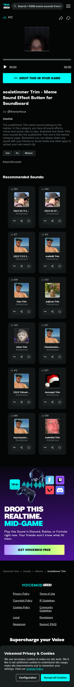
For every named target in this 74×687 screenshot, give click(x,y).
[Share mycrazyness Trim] (21, 447)
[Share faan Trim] (21, 311)
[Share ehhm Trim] (21, 356)
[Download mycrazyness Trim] (28, 447)
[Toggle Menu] (68, 6)
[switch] (5, 67)
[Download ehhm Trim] (28, 356)
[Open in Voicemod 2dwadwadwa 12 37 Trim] (45, 356)
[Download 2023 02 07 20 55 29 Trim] (59, 220)
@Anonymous (16, 111)
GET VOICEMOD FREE (34, 550)
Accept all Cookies (55, 677)
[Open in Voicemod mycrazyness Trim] (14, 447)
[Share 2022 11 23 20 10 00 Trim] (21, 266)
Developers (46, 617)
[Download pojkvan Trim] (59, 311)
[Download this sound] (68, 18)
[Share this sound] (61, 18)
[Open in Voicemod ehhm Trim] (14, 356)
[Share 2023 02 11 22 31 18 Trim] (21, 220)
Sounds (27, 571)
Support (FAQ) (48, 624)
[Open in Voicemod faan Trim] (14, 311)
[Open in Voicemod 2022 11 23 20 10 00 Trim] (14, 266)
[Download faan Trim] (28, 311)
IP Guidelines (47, 600)
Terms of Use (47, 593)
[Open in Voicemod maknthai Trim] (45, 447)
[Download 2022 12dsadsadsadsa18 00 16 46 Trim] (28, 402)
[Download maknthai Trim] (59, 447)
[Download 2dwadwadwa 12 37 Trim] (59, 356)
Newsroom (19, 624)
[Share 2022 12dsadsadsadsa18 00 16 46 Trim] (21, 402)
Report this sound (12, 161)
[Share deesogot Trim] (52, 402)
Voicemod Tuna (11, 571)
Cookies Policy (34, 668)
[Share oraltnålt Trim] (52, 266)
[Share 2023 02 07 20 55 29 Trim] (52, 220)
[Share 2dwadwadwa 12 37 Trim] (52, 356)
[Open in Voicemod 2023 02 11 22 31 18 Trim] (14, 220)
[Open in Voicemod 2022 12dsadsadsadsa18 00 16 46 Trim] (14, 402)
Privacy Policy (21, 593)
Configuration (27, 677)
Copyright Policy (22, 600)
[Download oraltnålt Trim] (59, 266)
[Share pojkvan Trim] (52, 311)
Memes (39, 571)
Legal (16, 617)
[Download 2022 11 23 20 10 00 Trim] (28, 266)
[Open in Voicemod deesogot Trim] (45, 402)
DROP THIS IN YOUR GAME (39, 78)
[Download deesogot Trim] (59, 402)
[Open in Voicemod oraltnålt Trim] (45, 266)
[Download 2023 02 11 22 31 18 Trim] (28, 220)
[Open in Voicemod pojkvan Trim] (45, 311)
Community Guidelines (46, 609)
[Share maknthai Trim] (52, 447)
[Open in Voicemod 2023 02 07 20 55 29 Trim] (45, 220)
